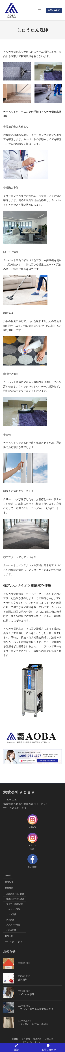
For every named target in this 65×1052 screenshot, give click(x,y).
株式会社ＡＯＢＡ (19, 792)
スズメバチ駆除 (26, 994)
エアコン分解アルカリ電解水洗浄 (35, 1009)
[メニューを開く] (39, 10)
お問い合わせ (54, 10)
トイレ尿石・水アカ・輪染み (33, 1024)
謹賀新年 (22, 979)
